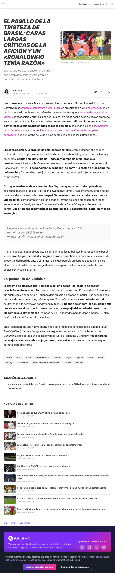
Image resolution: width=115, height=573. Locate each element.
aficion (8, 357)
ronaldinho (23, 362)
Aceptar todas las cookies (39, 567)
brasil (18, 357)
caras (28, 357)
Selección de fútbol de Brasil (46, 362)
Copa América (92, 107)
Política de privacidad (15, 560)
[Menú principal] (3, 4)
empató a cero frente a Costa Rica (40, 107)
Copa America (26, 523)
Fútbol (14, 523)
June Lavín (16, 90)
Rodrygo (9, 362)
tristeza (67, 362)
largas (68, 357)
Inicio (6, 523)
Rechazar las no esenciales (75, 567)
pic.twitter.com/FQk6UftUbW (25, 232)
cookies (41, 560)
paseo (90, 357)
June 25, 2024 (54, 236)
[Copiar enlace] (95, 91)
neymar (79, 357)
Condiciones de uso (96, 556)
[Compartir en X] (108, 91)
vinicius (79, 362)
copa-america (42, 357)
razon (100, 357)
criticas (57, 357)
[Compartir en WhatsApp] (102, 91)
